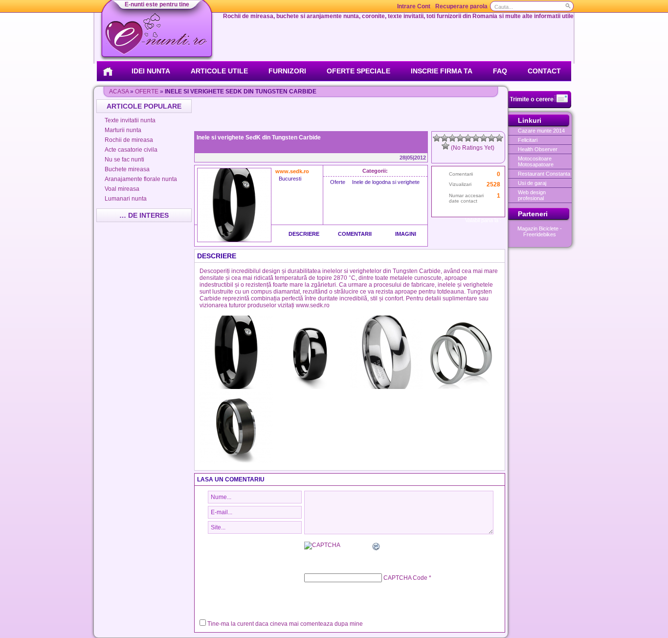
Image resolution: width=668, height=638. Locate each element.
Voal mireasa (122, 188)
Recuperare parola (461, 6)
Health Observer (537, 149)
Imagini (405, 234)
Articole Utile (219, 71)
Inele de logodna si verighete (386, 182)
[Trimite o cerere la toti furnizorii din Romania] (539, 106)
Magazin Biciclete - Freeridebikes (539, 231)
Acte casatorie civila (131, 149)
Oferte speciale (358, 71)
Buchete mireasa (127, 169)
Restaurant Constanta (544, 174)
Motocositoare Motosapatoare (536, 161)
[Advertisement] (350, 114)
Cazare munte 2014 (541, 131)
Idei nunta (151, 71)
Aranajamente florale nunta (141, 179)
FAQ (500, 71)
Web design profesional (532, 195)
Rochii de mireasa (129, 140)
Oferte (146, 91)
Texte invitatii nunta (130, 120)
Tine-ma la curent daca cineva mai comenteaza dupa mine (285, 623)
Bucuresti (290, 179)
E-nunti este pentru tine (157, 4)
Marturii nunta (123, 130)
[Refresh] (376, 548)
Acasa (119, 91)
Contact (544, 71)
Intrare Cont (413, 6)
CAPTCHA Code (405, 577)
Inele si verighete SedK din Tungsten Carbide (259, 137)
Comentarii (355, 234)
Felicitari (527, 140)
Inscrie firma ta (441, 71)
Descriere (304, 234)
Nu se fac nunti (124, 159)
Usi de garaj (532, 183)
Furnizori (287, 71)
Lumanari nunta (126, 198)
